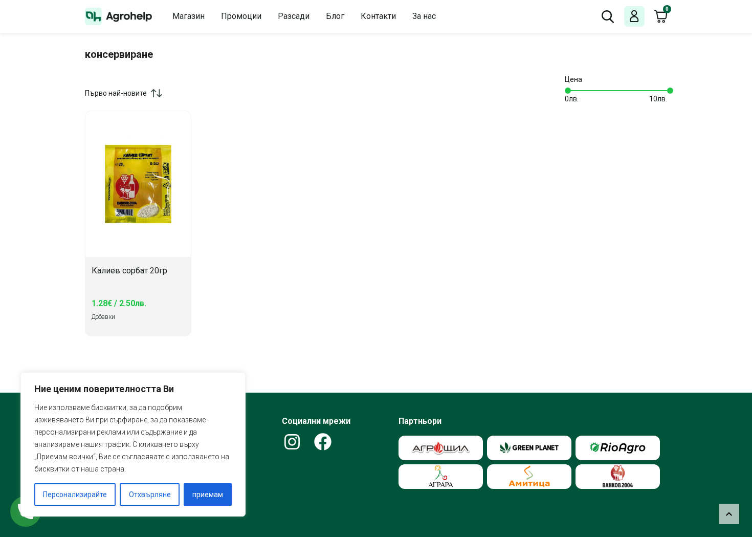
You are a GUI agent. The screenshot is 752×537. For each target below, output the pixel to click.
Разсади (293, 16)
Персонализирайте (75, 494)
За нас (424, 16)
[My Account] (634, 16)
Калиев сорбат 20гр (129, 270)
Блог (335, 16)
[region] (133, 444)
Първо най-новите (116, 93)
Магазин (188, 16)
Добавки (103, 316)
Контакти (378, 16)
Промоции (241, 16)
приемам (207, 494)
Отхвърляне (150, 494)
